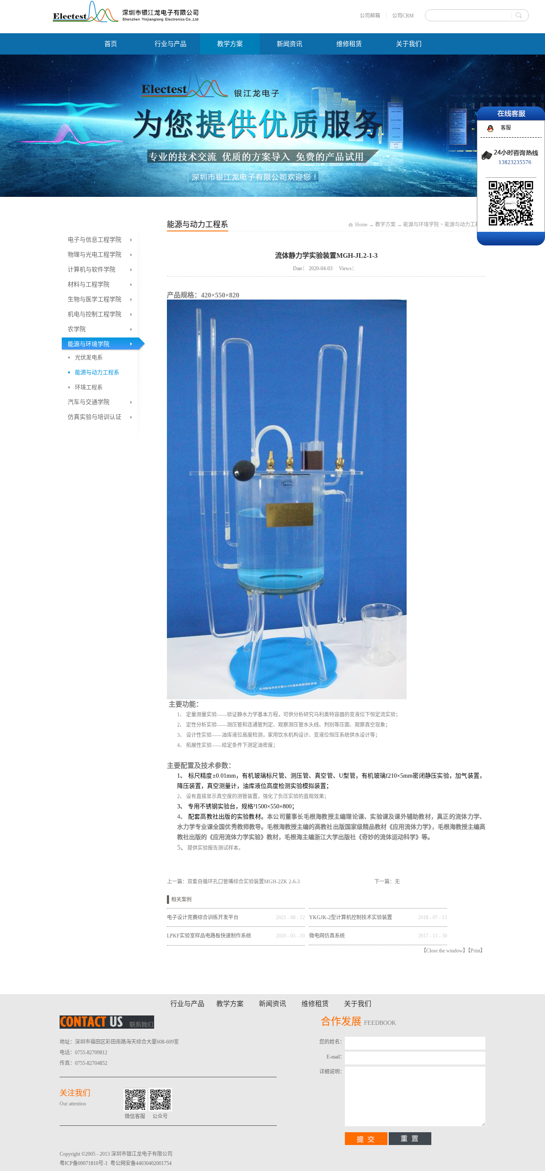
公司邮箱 (370, 16)
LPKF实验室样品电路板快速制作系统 (209, 936)
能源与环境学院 (421, 225)
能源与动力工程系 (465, 225)
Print (475, 951)
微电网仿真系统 (327, 936)
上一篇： (233, 882)
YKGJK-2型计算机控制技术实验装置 (350, 917)
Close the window (444, 951)
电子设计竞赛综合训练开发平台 (202, 917)
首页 (110, 43)
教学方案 (385, 225)
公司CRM (403, 16)
